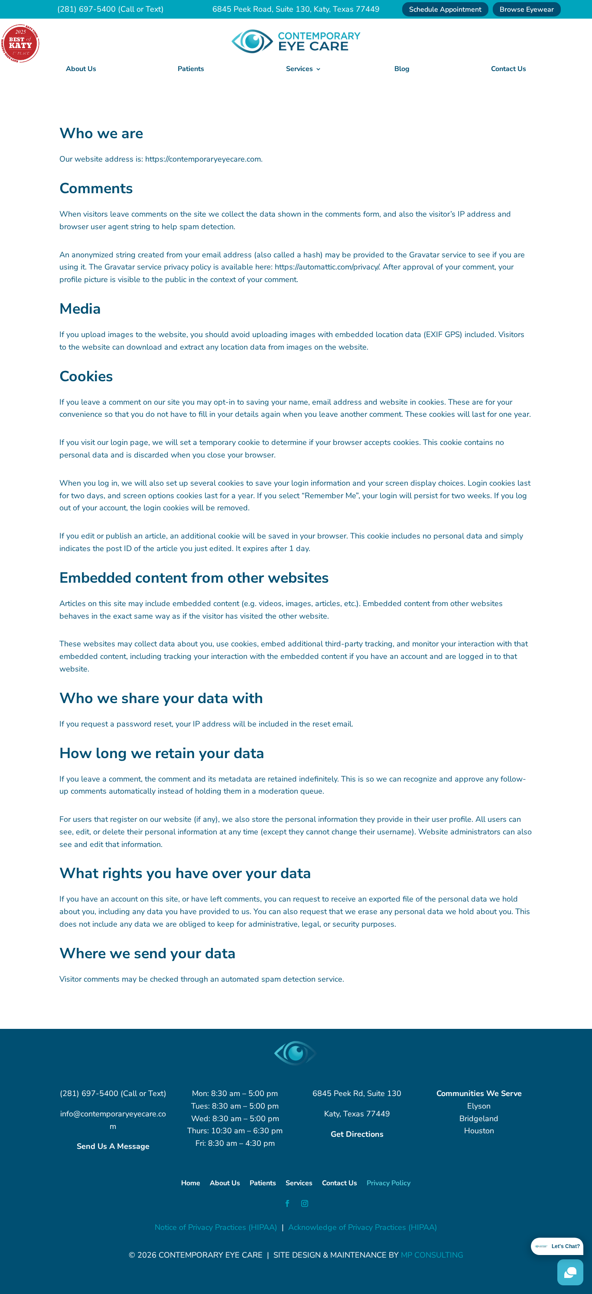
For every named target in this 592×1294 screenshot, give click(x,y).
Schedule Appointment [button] (445, 9)
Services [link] (299, 1184)
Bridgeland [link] (478, 1118)
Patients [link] (191, 69)
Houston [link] (479, 1130)
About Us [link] (81, 69)
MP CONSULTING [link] (432, 1255)
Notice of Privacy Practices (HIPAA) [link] (216, 1227)
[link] (296, 51)
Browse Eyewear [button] (527, 9)
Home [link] (190, 1184)
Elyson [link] (479, 1106)
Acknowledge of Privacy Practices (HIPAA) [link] (362, 1227)
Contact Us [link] (508, 69)
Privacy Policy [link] (388, 1184)
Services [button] (299, 69)
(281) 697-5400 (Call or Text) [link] (110, 9)
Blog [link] (402, 69)
